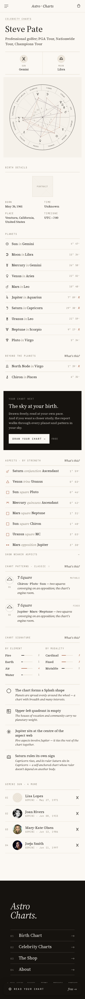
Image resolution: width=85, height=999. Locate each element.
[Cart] (79, 6)
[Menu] (6, 6)
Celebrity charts (18, 19)
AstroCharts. (23, 910)
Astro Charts (42, 6)
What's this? (72, 356)
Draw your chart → (29, 438)
